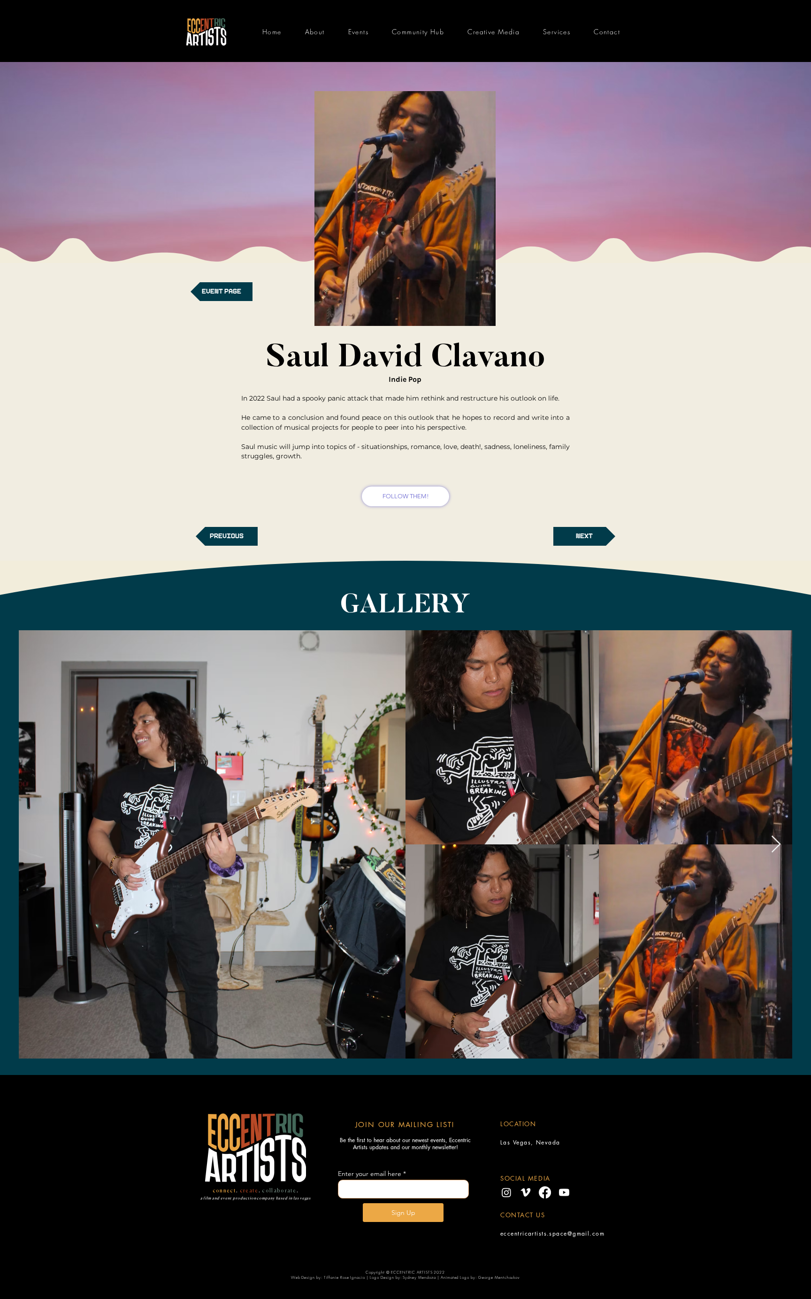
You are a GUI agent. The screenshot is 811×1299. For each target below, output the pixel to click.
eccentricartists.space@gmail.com (552, 1233)
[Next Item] (776, 844)
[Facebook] (545, 1192)
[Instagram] (506, 1192)
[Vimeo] (526, 1192)
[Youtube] (564, 1192)
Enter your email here (369, 1173)
